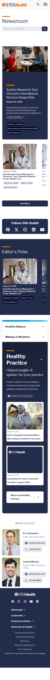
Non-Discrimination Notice (25, 633)
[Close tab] (41, 359)
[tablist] (25, 332)
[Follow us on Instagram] (25, 229)
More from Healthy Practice (20, 497)
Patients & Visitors (21, 621)
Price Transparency (25, 649)
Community (17, 615)
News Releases (14, 133)
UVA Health (17, 610)
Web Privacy (25, 641)
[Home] (14, 5)
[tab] (25, 327)
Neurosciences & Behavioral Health (22, 128)
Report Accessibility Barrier (25, 645)
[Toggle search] (38, 4)
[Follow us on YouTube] (42, 229)
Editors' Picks (27, 183)
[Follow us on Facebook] (8, 229)
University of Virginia (21, 627)
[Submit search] (44, 29)
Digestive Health (11, 183)
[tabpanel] (25, 428)
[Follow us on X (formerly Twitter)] (16, 229)
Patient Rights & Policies (25, 637)
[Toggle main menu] (45, 4)
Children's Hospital (15, 124)
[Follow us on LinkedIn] (33, 229)
